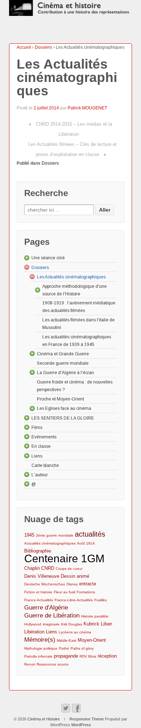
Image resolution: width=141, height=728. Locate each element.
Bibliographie (37, 551)
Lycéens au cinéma (75, 632)
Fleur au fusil (64, 592)
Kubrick (91, 624)
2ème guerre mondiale (54, 535)
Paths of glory (82, 648)
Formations (86, 592)
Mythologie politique (40, 648)
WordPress (81, 725)
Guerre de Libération (52, 615)
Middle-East (66, 640)
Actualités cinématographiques (50, 543)
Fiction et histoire (38, 592)
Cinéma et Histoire (43, 719)
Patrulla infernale (38, 656)
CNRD (47, 568)
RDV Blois (88, 656)
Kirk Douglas (71, 624)
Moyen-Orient (92, 640)
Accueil (24, 47)
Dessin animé (75, 576)
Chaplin (32, 568)
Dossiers (43, 47)
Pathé (64, 648)
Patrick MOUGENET (87, 107)
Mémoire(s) (39, 639)
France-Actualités (38, 600)
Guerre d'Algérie (46, 607)
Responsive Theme (86, 719)
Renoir (29, 664)
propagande (66, 656)
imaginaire (51, 624)
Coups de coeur (69, 569)
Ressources (46, 664)
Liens (51, 631)
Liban (106, 624)
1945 (29, 535)
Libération (34, 631)
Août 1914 (86, 543)
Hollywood (32, 624)
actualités (90, 534)
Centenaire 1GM (64, 558)
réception (107, 656)
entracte (87, 583)
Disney (72, 584)
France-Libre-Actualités (74, 600)
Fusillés (100, 600)
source (63, 664)
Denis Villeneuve (41, 576)
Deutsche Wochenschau (44, 584)
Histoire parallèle (94, 616)
